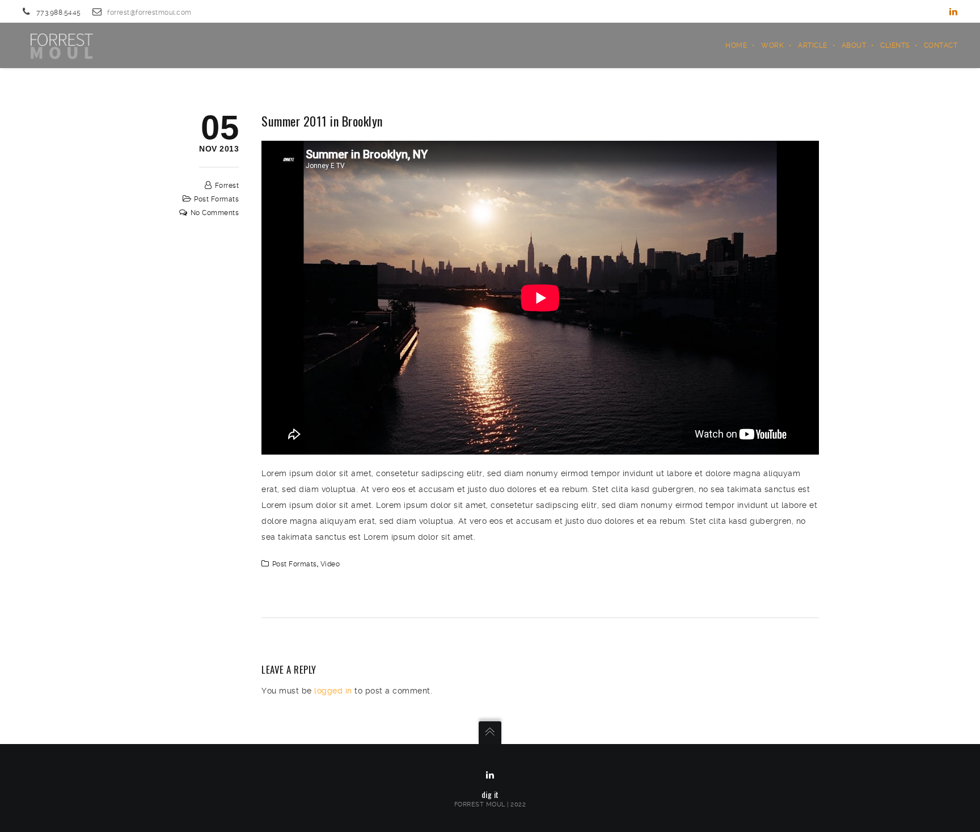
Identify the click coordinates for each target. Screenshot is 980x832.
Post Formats (216, 199)
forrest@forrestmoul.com (149, 12)
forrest (227, 186)
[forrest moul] (61, 45)
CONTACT (941, 45)
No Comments (215, 213)
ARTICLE (812, 45)
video (330, 564)
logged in (333, 690)
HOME (736, 45)
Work (772, 45)
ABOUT (854, 45)
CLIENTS (895, 45)
